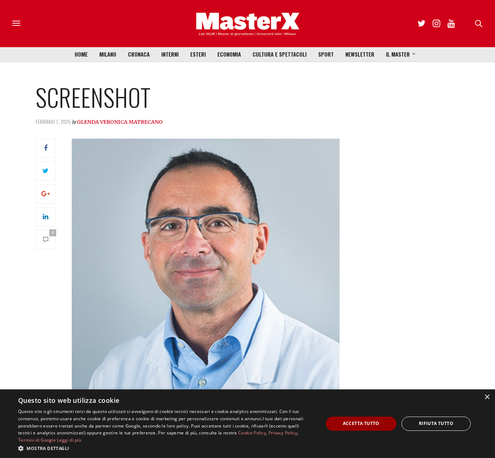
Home (81, 54)
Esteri (198, 54)
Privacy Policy (283, 433)
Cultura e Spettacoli (280, 54)
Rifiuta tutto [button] (436, 423)
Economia (229, 54)
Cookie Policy (252, 433)
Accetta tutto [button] (361, 423)
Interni (170, 54)
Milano (107, 54)
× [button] (487, 397)
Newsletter (359, 54)
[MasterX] (247, 23)
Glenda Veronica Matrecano (120, 122)
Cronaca (139, 54)
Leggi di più (69, 440)
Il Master (398, 54)
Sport (326, 54)
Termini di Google (37, 440)
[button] (166, 448)
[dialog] (247, 423)
